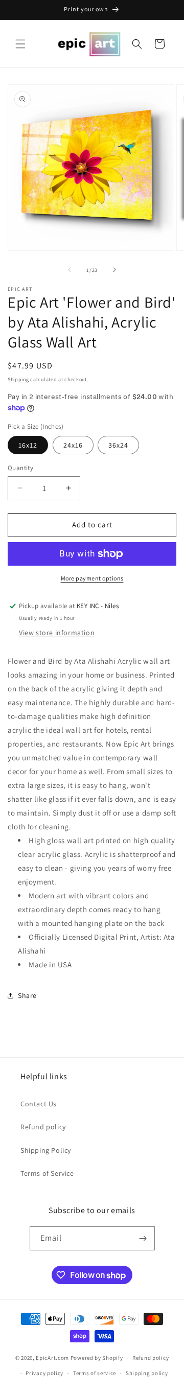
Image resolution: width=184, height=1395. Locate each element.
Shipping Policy (45, 1150)
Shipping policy (147, 1373)
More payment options (92, 578)
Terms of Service (47, 1173)
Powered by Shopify (97, 1357)
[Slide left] (69, 270)
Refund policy (43, 1126)
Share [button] (27, 995)
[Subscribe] (143, 1238)
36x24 (118, 445)
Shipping (18, 379)
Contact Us (38, 1103)
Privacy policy (44, 1373)
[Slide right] (114, 270)
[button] (20, 44)
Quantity (20, 467)
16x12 (27, 445)
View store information (57, 632)
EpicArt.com (52, 1357)
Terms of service (94, 1373)
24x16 (73, 445)
